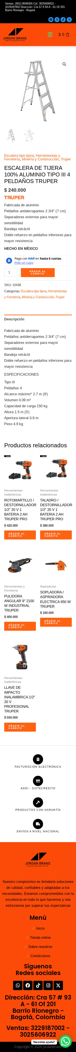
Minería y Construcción (40, 159)
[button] (50, 34)
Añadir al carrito (37, 272)
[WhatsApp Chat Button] (65, 1041)
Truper (66, 159)
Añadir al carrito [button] (16, 534)
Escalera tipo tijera (19, 156)
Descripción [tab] (14, 319)
